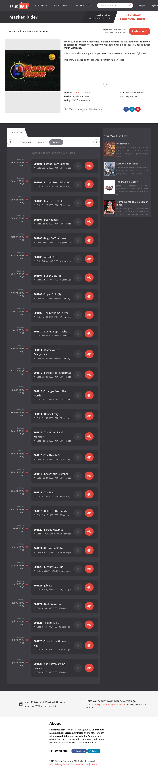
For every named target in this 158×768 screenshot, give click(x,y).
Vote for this (95, 109)
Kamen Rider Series (127, 163)
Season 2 (42, 142)
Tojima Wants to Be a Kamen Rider (132, 203)
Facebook (80, 751)
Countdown (26, 142)
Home (12, 31)
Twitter (95, 751)
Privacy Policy (62, 764)
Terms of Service (79, 764)
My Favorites (83, 5)
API (51, 764)
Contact (95, 764)
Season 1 (56, 142)
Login (142, 5)
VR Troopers (122, 143)
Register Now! (139, 31)
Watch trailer (75, 109)
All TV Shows (24, 31)
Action (75, 92)
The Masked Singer (126, 181)
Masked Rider (41, 31)
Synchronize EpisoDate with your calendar (105, 704)
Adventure (86, 92)
